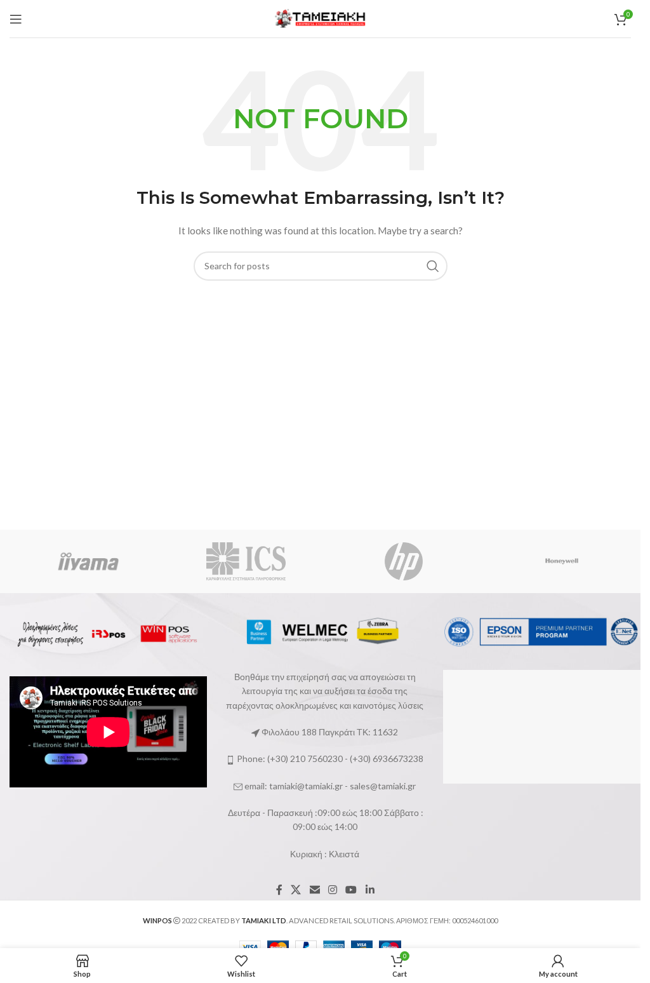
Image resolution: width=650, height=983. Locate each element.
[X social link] (296, 889)
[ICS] (247, 561)
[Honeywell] (562, 561)
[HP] (404, 561)
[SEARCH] (433, 266)
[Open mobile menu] (16, 19)
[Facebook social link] (279, 889)
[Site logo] (320, 17)
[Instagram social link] (332, 889)
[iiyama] (89, 561)
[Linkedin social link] (369, 889)
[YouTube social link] (351, 889)
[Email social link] (314, 889)
